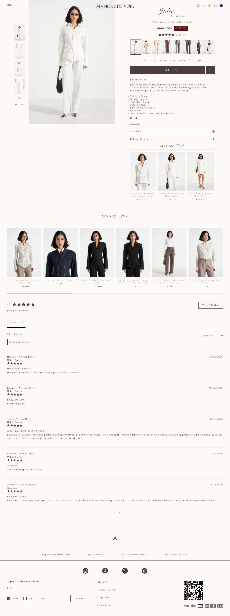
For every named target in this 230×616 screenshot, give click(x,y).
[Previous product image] (19, 21)
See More (135, 123)
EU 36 (163, 60)
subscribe (80, 598)
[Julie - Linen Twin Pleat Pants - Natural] (156, 47)
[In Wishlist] (210, 70)
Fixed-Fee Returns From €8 (134, 555)
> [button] (126, 512)
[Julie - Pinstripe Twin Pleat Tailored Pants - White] (135, 47)
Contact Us (103, 605)
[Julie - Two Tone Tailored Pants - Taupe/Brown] (167, 47)
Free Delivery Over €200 (176, 555)
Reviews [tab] (13, 322)
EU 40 (182, 60)
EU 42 (191, 60)
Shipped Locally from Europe (56, 555)
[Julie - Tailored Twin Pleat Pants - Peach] (146, 47)
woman (15, 599)
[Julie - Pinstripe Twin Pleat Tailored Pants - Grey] (177, 47)
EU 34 (153, 60)
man (30, 599)
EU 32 (144, 60)
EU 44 (201, 60)
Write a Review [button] (210, 305)
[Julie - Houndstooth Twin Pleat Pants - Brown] (199, 47)
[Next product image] (19, 98)
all (43, 599)
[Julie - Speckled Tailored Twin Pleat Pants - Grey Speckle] (188, 47)
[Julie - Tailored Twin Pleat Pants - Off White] (209, 47)
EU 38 (172, 60)
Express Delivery (95, 555)
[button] (19, 33)
